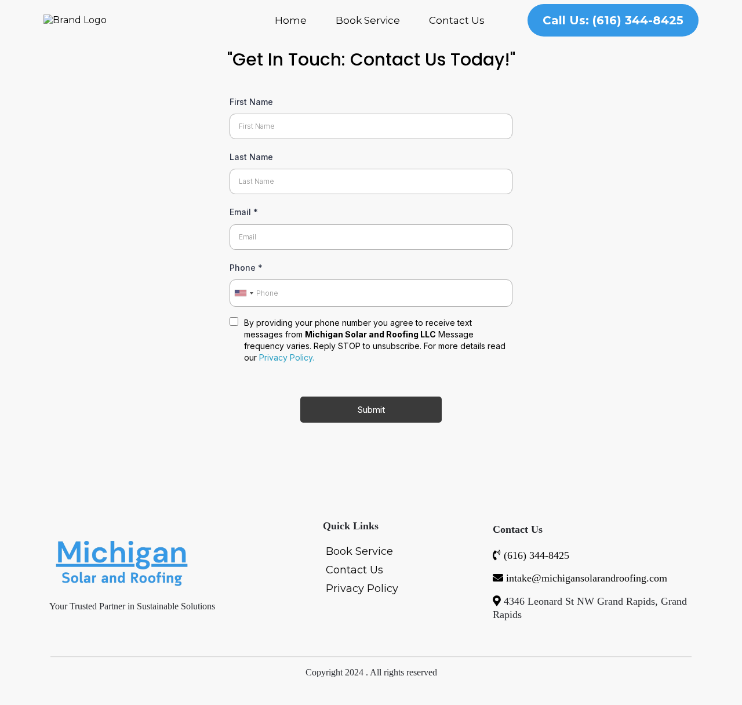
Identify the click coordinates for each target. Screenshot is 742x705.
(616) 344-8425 (536, 555)
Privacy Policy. (286, 357)
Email (244, 212)
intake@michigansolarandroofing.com (586, 578)
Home (291, 20)
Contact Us (457, 20)
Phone (246, 267)
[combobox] (243, 293)
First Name (251, 102)
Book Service (368, 20)
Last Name (251, 157)
